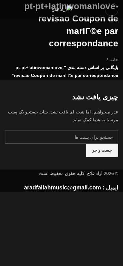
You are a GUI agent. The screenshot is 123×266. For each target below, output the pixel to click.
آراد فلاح (94, 173)
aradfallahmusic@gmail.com (62, 187)
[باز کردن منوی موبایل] (111, 9)
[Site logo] (61, 9)
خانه (114, 59)
